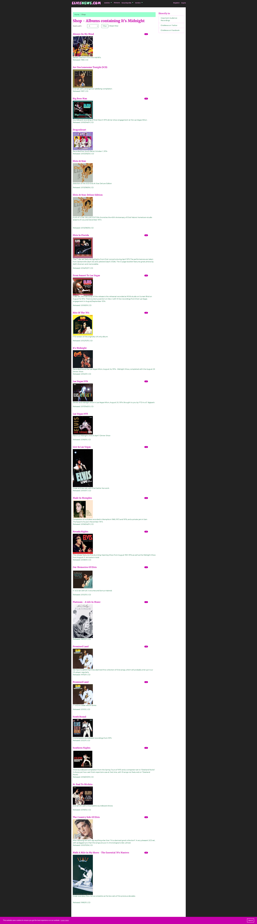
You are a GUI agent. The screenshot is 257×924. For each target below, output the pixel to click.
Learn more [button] (65, 920)
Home (76, 14)
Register (176, 3)
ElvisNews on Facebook (170, 30)
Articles (107, 3)
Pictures (117, 3)
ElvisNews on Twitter (169, 25)
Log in (183, 3)
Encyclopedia (126, 3)
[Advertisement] (171, 68)
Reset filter (114, 26)
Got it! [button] (250, 920)
